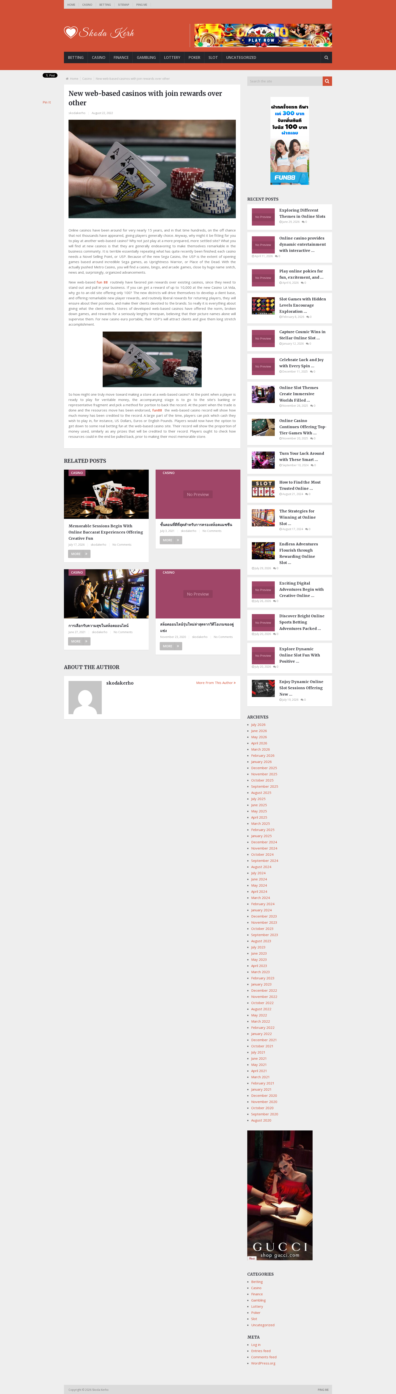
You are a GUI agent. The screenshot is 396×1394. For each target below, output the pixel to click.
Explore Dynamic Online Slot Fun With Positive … (299, 655)
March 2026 (260, 749)
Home (71, 5)
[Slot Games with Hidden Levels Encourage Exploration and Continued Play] (265, 313)
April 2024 (259, 891)
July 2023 (258, 947)
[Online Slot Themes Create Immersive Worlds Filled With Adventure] (265, 401)
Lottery (172, 57)
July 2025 (258, 798)
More (76, 554)
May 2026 (259, 737)
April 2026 (259, 743)
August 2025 (261, 792)
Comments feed (264, 1357)
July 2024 (258, 873)
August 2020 (261, 1120)
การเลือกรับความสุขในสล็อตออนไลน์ (99, 625)
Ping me (141, 5)
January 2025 (261, 835)
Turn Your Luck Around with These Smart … (301, 456)
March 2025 (260, 823)
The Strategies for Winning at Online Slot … (297, 517)
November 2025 (264, 774)
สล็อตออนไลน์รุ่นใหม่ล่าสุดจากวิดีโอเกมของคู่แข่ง (197, 627)
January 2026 (261, 761)
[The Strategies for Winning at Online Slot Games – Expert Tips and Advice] (265, 525)
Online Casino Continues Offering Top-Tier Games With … (303, 426)
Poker (194, 57)
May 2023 (259, 959)
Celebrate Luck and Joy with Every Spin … (301, 362)
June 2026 (259, 730)
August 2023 (261, 941)
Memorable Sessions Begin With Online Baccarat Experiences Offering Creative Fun (106, 532)
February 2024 (263, 903)
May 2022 (259, 1015)
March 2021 (260, 1077)
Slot (213, 57)
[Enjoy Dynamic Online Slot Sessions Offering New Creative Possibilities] (265, 695)
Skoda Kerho (100, 1390)
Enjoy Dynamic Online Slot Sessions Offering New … (301, 687)
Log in (256, 1344)
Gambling (146, 57)
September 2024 (264, 860)
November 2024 (264, 848)
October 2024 (262, 854)
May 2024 (259, 885)
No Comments (122, 545)
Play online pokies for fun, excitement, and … (301, 274)
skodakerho (77, 113)
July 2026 (258, 724)
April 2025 (259, 817)
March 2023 (260, 971)
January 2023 (261, 984)
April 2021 (259, 1070)
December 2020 (264, 1095)
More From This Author (214, 682)
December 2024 (264, 842)
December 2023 (264, 916)
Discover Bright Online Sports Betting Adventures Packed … (301, 622)
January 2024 (261, 910)
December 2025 (264, 767)
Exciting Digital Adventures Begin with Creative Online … (301, 589)
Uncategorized (241, 57)
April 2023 (259, 965)
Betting (105, 5)
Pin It (47, 102)
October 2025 (262, 780)
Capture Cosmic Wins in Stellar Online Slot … (302, 334)
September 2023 (264, 934)
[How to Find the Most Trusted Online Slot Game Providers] (265, 496)
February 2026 (263, 755)
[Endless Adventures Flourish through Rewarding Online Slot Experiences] (265, 558)
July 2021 (258, 1052)
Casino (87, 5)
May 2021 (259, 1064)
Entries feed (261, 1350)
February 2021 (263, 1083)
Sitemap (123, 5)
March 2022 (260, 1021)
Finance (121, 57)
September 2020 (264, 1114)
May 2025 (259, 811)
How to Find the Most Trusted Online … (300, 485)
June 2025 (259, 805)
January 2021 (261, 1089)
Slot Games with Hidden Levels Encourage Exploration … (302, 305)
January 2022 (261, 1033)
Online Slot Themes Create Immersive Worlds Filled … (298, 393)
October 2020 (262, 1107)
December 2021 (264, 1039)
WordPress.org (263, 1363)
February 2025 (263, 829)
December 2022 (264, 990)
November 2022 (264, 996)
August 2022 (261, 1009)
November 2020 (264, 1101)
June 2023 (259, 953)
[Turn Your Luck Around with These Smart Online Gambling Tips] (265, 467)
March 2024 (260, 897)
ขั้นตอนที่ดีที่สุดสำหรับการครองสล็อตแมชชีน (196, 524)
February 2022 (263, 1027)
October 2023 (262, 928)
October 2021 (262, 1046)
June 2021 (259, 1058)
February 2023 (263, 978)
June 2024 (259, 879)
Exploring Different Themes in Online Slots (302, 213)
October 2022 (262, 1002)
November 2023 (264, 922)
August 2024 (261, 866)
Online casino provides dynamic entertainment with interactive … (302, 244)
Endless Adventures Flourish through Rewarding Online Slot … (298, 553)
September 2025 (264, 786)
